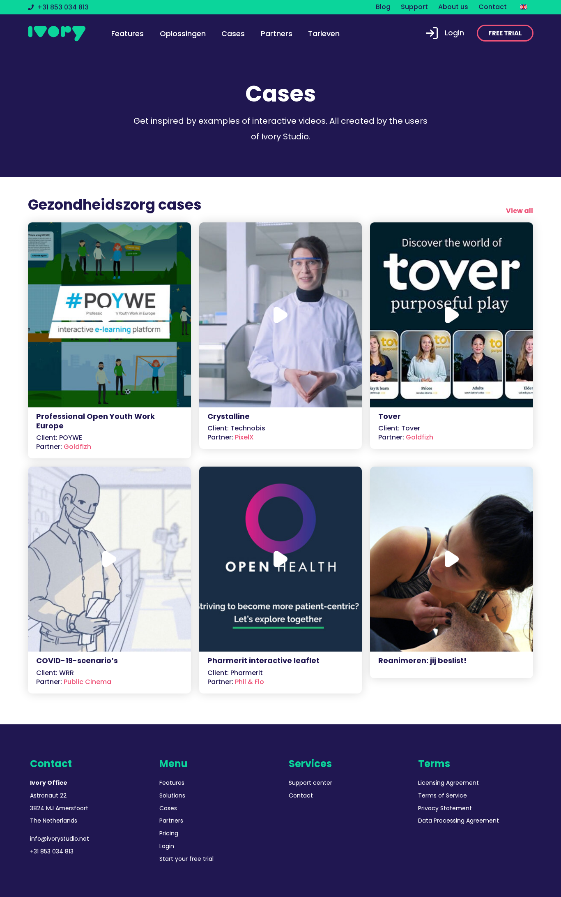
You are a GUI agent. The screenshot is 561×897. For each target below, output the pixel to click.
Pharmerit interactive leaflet (263, 660)
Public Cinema (73, 682)
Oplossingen (183, 33)
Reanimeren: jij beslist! (422, 660)
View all (519, 210)
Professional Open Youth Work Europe (95, 421)
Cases (233, 33)
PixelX (230, 437)
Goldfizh (63, 446)
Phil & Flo (235, 682)
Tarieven (324, 33)
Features (127, 33)
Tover (389, 416)
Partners (276, 33)
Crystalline (228, 416)
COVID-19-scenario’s (77, 660)
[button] (505, 33)
